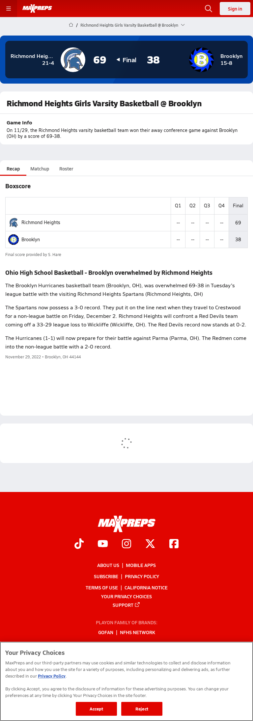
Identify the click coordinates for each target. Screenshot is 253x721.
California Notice (146, 587)
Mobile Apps (141, 565)
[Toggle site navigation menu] (8, 8)
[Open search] (208, 8)
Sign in (235, 8)
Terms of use (102, 587)
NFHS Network (137, 632)
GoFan (105, 632)
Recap (13, 168)
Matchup (39, 168)
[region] (126, 681)
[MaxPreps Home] (37, 8)
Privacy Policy (142, 576)
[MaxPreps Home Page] (71, 25)
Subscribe (106, 576)
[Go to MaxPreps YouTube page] (103, 544)
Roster (66, 168)
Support (123, 605)
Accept (96, 709)
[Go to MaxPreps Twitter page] (150, 544)
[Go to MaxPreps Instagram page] (126, 544)
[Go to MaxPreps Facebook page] (174, 544)
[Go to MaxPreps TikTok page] (79, 544)
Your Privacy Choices (126, 596)
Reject (141, 709)
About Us (108, 565)
